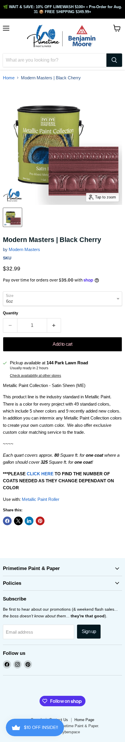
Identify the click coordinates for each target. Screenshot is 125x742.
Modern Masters (24, 249)
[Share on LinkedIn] (29, 521)
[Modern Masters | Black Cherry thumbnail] (12, 217)
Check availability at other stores (35, 376)
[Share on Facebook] (7, 521)
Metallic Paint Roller (40, 499)
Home (9, 77)
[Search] (114, 60)
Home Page (84, 720)
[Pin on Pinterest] (40, 521)
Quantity (10, 313)
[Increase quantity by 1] (54, 325)
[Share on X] (18, 521)
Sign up (89, 631)
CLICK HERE (40, 473)
